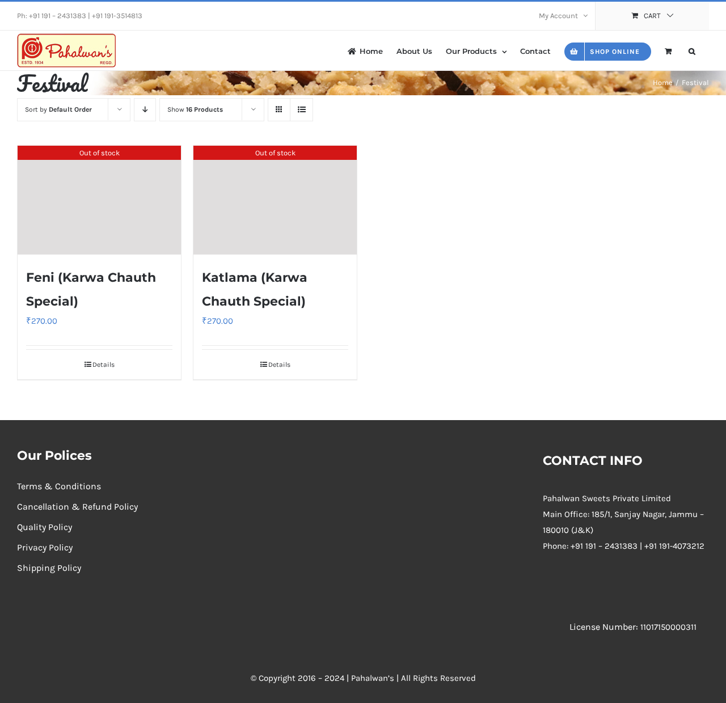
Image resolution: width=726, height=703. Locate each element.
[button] (692, 50)
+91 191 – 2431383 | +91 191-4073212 (637, 546)
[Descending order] (145, 109)
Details (103, 365)
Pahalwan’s (372, 678)
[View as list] (301, 110)
